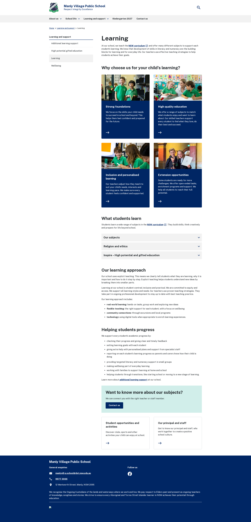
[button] (55, 18)
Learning (55, 58)
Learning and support (66, 28)
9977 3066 (61, 479)
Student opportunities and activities (122, 424)
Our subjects (152, 237)
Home (51, 28)
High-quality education (172, 106)
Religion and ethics (152, 246)
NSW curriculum (138, 46)
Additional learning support (64, 43)
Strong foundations (118, 106)
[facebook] (130, 475)
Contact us (114, 405)
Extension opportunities (173, 175)
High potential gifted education (66, 51)
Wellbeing (56, 65)
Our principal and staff (172, 423)
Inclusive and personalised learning (122, 176)
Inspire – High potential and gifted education (152, 255)
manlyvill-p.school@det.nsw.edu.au (73, 473)
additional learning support (133, 380)
